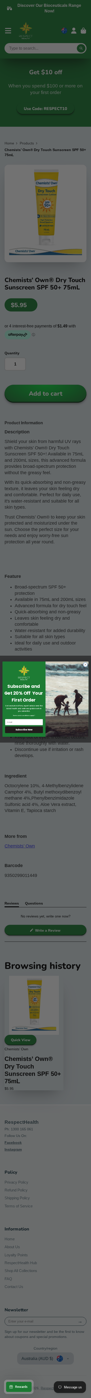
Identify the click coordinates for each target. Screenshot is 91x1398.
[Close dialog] (85, 664)
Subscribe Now (24, 729)
